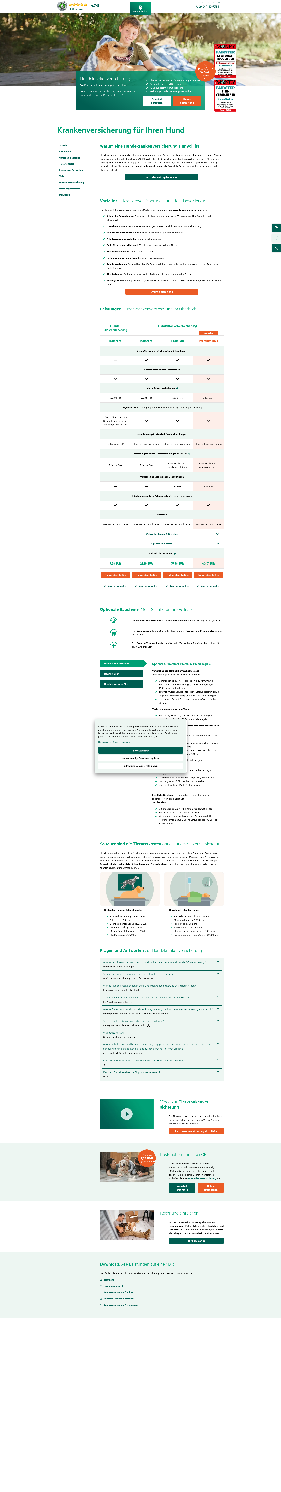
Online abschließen (276, 238)
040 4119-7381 (209, 6)
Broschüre (109, 1279)
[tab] (121, 663)
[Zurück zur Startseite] (140, 8)
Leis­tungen (65, 151)
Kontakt (276, 248)
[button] (127, 1114)
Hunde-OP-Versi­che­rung (71, 182)
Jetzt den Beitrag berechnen (162, 177)
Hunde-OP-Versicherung (203, 1178)
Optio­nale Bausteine (69, 157)
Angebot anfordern (276, 228)
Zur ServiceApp (196, 1240)
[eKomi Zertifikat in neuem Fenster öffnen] (62, 6)
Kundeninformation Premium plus (121, 1305)
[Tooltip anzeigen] (177, 388)
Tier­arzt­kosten (66, 163)
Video (62, 176)
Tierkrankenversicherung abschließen (196, 1131)
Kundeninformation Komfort (118, 1292)
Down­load (64, 194)
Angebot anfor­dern (117, 586)
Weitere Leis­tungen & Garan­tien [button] (162, 534)
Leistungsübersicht (113, 1286)
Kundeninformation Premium (119, 1298)
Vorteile (63, 145)
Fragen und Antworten (71, 170)
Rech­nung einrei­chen (70, 188)
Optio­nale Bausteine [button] (161, 543)
